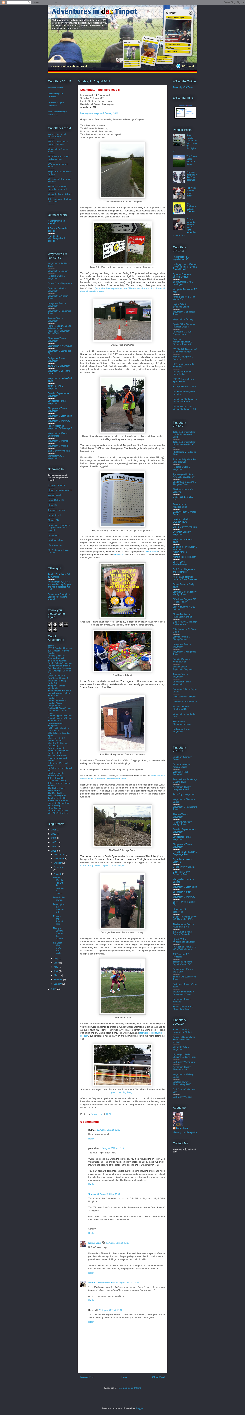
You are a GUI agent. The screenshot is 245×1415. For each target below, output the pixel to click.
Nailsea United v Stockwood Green (181, 707)
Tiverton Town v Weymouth (55, 387)
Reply (91, 1138)
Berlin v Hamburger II (183, 925)
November (59, 858)
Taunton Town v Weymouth (55, 319)
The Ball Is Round (56, 788)
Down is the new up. (58, 898)
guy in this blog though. (122, 1092)
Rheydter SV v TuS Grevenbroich (182, 332)
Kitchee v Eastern (56, 87)
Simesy (92, 1194)
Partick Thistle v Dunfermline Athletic (182, 1030)
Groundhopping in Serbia (60, 718)
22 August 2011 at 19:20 (108, 1194)
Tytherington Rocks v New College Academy (183, 475)
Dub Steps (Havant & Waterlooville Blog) (58, 679)
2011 (54, 851)
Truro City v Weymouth (59, 366)
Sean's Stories (55, 775)
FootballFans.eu (55, 698)
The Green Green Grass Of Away (191, 160)
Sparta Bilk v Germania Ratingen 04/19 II (184, 325)
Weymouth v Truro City (59, 421)
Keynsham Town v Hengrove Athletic (182, 788)
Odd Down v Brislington (184, 696)
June (56, 962)
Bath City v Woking (182, 1097)
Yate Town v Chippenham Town (181, 722)
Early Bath (53, 683)
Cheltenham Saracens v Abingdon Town (184, 483)
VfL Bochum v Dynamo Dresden (191, 207)
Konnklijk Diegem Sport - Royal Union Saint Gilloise (185, 1039)
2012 (54, 846)
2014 (54, 838)
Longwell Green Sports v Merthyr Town (184, 593)
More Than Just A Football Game (56, 739)
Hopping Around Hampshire (55, 724)
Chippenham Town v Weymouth (57, 409)
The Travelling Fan (57, 795)
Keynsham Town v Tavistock (182, 1000)
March (57, 975)
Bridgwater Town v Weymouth (57, 359)
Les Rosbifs (53, 730)
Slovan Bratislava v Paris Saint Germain (182, 615)
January (58, 984)
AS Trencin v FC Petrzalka (181, 955)
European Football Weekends (56, 686)
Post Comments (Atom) (129, 1388)
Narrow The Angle (56, 748)
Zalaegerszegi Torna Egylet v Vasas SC (182, 962)
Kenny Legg (94, 1243)
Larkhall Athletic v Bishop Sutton (181, 637)
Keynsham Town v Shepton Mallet (182, 1068)
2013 (54, 842)
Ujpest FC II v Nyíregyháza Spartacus (184, 940)
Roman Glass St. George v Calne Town (185, 780)
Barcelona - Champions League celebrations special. (59, 527)
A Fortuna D (53, 228)
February (58, 979)
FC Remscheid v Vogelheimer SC (181, 258)
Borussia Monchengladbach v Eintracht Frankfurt (182, 341)
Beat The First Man (57, 660)
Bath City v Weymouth (59, 451)
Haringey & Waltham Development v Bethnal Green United (185, 267)
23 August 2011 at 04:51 (127, 1282)
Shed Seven (152, 551)
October (58, 863)
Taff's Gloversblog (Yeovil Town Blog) (57, 779)
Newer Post (87, 1377)
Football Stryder (55, 703)
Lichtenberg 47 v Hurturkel (55, 95)
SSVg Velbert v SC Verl (184, 386)
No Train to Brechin (57, 755)
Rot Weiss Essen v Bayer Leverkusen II (57, 187)
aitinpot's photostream (190, 114)
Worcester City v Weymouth (56, 457)
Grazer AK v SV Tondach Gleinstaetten (185, 623)
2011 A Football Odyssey (60, 648)
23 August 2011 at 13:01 (110, 1310)
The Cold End (54, 790)
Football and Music (57, 700)
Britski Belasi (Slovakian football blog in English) (60, 664)
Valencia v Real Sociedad (180, 773)
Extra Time (53, 695)
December (59, 854)
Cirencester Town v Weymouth (57, 339)
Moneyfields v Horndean (184, 557)
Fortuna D (52, 141)
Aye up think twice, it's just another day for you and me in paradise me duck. (59, 586)
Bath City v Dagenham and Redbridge (184, 570)
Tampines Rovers (56, 510)
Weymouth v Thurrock (58, 441)
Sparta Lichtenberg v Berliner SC (57, 113)
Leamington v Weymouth (60, 346)
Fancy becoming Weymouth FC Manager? (60, 427)
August (58, 874)
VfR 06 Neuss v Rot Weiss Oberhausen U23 (184, 407)
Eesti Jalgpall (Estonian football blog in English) (59, 691)
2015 (54, 834)
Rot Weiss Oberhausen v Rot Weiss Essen (185, 400)
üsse (59, 141)
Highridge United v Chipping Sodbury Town (184, 1055)
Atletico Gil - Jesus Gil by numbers (59, 575)
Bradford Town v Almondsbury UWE (182, 1083)
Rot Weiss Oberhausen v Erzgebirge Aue (185, 853)
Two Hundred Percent (58, 800)
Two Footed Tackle (57, 798)
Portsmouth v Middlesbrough (180, 505)
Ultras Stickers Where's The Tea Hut (58, 809)
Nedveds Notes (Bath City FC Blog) (58, 751)
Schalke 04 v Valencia (183, 867)
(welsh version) (180, 552)
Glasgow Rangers (56, 485)
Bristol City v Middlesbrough (180, 563)
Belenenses (53, 535)
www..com (185, 106)
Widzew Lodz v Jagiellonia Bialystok (183, 667)
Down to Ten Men (56, 675)
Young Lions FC (55, 495)
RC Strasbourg (55, 545)
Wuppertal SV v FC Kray (60, 194)
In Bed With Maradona (58, 728)
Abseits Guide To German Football (56, 656)
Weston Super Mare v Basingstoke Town (183, 992)
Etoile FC (52, 505)
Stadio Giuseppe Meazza (60, 490)
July (56, 958)
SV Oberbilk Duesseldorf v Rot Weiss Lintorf (185, 350)
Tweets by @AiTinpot (183, 87)
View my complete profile (185, 1132)
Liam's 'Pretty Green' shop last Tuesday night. (102, 865)
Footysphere (54, 705)
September (59, 867)
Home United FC (56, 500)
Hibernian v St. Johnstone (180, 910)
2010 (54, 989)
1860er (51, 645)
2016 (54, 829)
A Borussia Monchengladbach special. (56, 238)
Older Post (158, 1377)
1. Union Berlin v (182, 933)
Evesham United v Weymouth (57, 289)
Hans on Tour (54, 720)
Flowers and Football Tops (58, 920)
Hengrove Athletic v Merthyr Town (182, 823)
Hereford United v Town (181, 520)
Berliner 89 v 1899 (184, 918)
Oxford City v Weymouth (60, 283)
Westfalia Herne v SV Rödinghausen (58, 157)
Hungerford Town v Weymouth (57, 304)
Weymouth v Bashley (58, 271)
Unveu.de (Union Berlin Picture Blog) (59, 804)
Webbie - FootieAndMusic (101, 1282)
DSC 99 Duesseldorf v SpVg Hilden (183, 380)
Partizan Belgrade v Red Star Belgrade (191, 176)
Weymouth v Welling (58, 446)
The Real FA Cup (56, 793)
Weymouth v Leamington (60, 416)
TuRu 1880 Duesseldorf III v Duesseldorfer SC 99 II (184, 444)
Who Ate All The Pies (58, 813)
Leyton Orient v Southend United (181, 305)
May (56, 967)
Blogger (139, 1408)
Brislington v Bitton (182, 892)
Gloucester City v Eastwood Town (181, 873)
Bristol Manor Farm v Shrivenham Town (183, 1007)
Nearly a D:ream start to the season (58, 933)
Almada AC (53, 520)
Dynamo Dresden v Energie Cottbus (182, 275)
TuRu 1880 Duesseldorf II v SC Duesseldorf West (184, 434)
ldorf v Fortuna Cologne (58, 142)
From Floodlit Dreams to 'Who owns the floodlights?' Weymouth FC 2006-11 (59, 330)
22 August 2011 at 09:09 (108, 1130)
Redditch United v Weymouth (56, 277)
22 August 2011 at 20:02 (117, 1243)
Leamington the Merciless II (58, 908)
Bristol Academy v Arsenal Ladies (181, 765)
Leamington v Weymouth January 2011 (99, 113)
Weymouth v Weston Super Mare (58, 434)
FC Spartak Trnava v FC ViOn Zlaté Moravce (184, 947)
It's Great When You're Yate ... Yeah (58, 948)
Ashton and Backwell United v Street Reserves (185, 578)
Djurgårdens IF (55, 515)
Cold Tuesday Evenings (59, 668)
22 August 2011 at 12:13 (112, 1148)
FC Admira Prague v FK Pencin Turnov (184, 600)
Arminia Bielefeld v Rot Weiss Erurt (184, 298)
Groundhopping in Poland (60, 715)
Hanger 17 (119, 554)
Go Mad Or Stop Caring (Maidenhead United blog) (59, 710)
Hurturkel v (56, 104)
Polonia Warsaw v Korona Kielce (181, 660)
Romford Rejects (56, 773)
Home (123, 1377)
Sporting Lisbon (55, 540)
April (56, 971)
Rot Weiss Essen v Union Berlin (191, 192)
